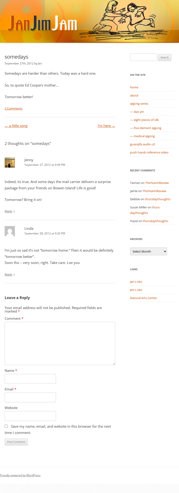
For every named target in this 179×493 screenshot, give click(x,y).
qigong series (139, 103)
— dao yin (137, 112)
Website (11, 407)
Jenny (28, 159)
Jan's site (136, 282)
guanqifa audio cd (142, 144)
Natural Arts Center (143, 298)
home (134, 87)
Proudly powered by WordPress (20, 475)
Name (11, 370)
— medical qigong (142, 136)
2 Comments (13, 108)
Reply (8, 211)
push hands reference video (149, 152)
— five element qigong (145, 128)
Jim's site (136, 290)
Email (10, 389)
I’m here (106, 125)
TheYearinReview (157, 183)
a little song (16, 125)
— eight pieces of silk (144, 120)
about (134, 95)
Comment (14, 318)
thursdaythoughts (157, 199)
